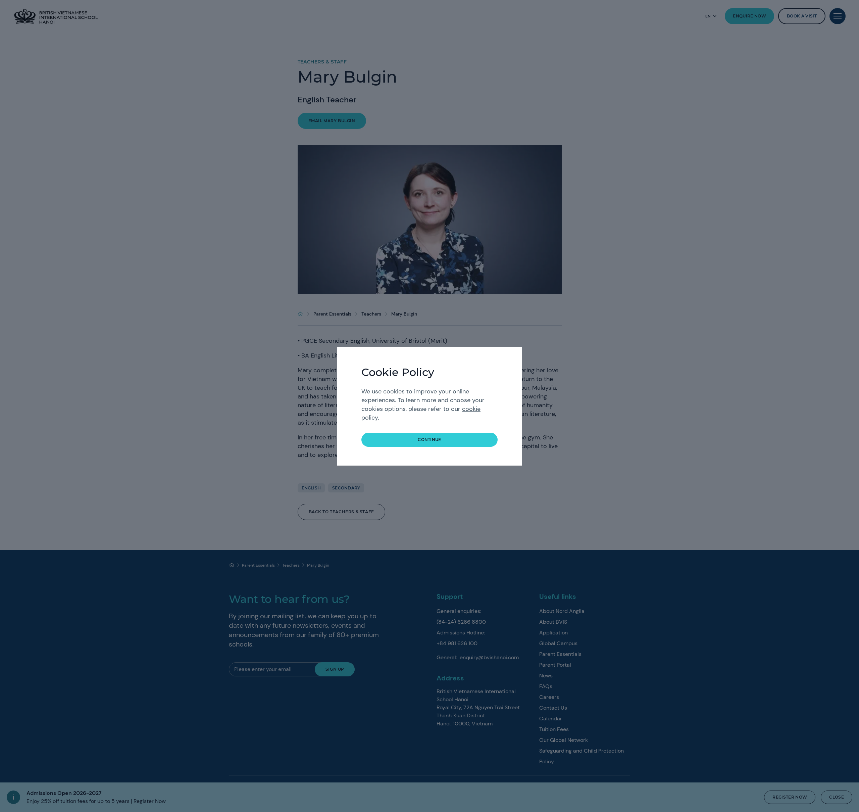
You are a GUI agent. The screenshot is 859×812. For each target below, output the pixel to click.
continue (429, 439)
